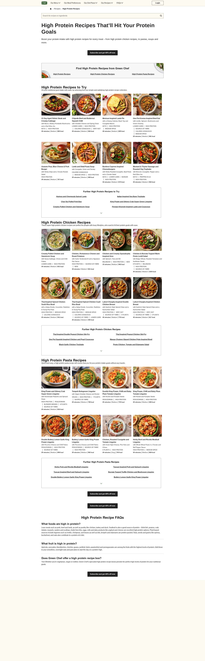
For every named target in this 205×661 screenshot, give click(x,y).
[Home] (50, 9)
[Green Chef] (44, 3)
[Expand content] (101, 213)
